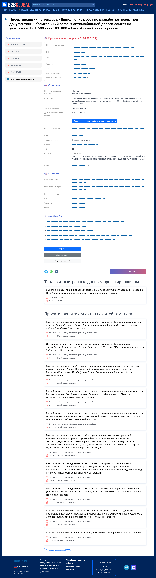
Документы (16, 65)
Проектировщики (94, 10)
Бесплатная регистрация (141, 4)
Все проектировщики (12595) (58, 550)
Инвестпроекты (9, 10)
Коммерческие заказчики (49, 560)
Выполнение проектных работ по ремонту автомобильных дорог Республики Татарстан (94, 532)
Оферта (69, 563)
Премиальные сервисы (49, 569)
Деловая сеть (45, 572)
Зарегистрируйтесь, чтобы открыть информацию (95, 121)
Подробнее (62, 249)
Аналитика (138, 10)
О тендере (15, 51)
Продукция (111, 10)
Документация (62, 255)
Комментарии (17, 72)
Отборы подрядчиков (40, 10)
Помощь (70, 569)
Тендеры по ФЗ (60, 10)
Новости (24, 10)
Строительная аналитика (49, 566)
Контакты (15, 58)
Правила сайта (73, 566)
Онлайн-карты (124, 10)
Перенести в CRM (128, 272)
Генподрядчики (75, 10)
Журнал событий (62, 261)
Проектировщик (18, 44)
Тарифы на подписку (76, 560)
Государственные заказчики (51, 563)
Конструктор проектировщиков (22, 79)
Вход (125, 4)
